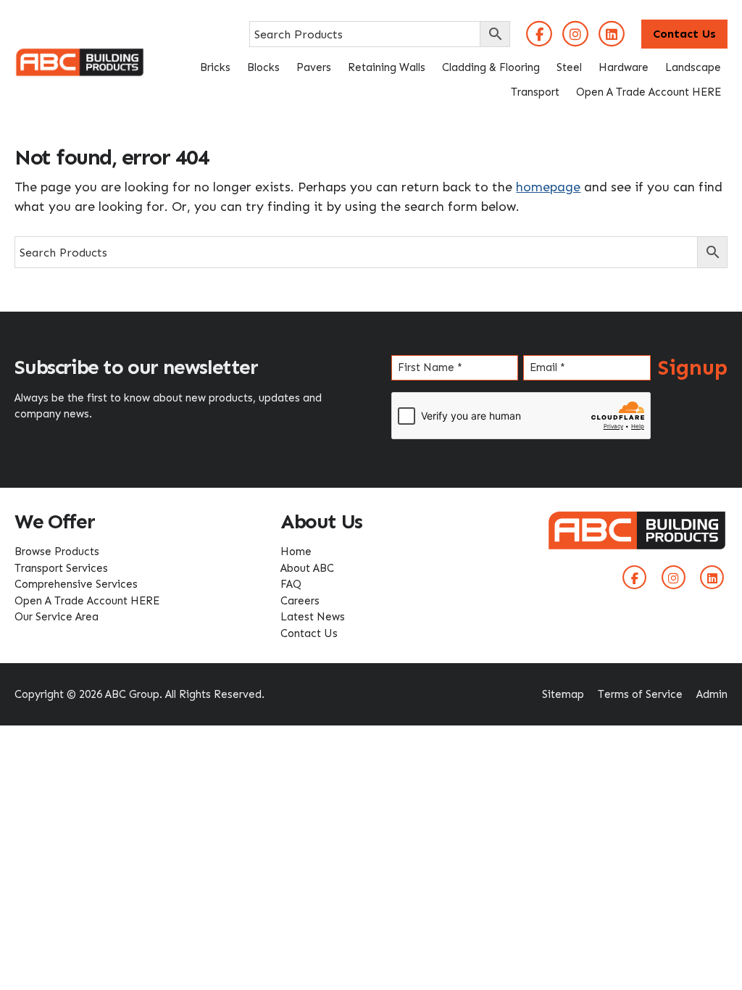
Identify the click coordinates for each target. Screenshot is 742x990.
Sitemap (563, 694)
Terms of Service (640, 694)
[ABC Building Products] (79, 57)
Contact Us (684, 34)
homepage (548, 187)
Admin (712, 694)
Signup (693, 367)
